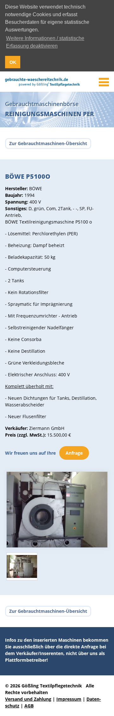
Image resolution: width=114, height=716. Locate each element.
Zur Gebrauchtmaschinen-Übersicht (48, 143)
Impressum (68, 699)
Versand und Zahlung (28, 699)
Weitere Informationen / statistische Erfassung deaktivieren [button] (45, 42)
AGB (29, 706)
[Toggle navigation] (104, 82)
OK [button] (13, 62)
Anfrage (74, 453)
